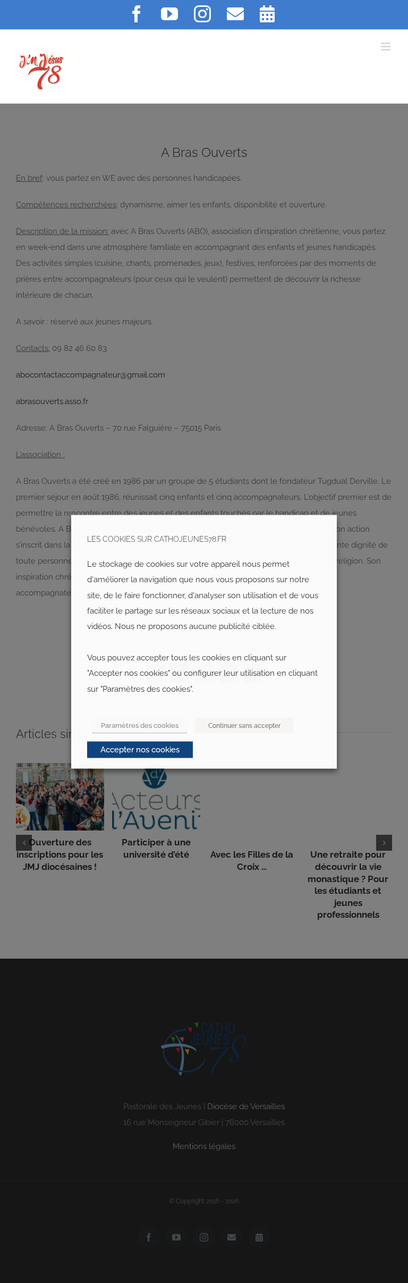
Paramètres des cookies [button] (139, 725)
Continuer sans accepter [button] (244, 725)
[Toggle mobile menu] (386, 46)
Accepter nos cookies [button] (140, 749)
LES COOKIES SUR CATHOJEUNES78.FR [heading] (156, 539)
